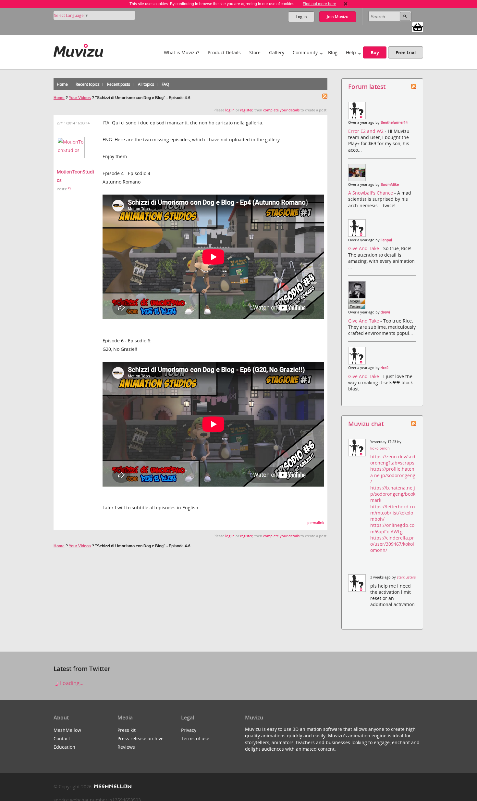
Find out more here (319, 4)
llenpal (386, 240)
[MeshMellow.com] (112, 786)
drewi (385, 312)
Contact (62, 738)
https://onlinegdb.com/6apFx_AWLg (392, 528)
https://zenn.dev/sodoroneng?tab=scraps (392, 459)
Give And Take (364, 248)
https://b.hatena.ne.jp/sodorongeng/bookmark (392, 494)
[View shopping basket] (417, 26)
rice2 (384, 367)
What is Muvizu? (181, 52)
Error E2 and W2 (366, 131)
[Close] (346, 4)
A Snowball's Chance (371, 193)
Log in (301, 16)
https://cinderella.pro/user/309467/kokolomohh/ (392, 544)
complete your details (281, 110)
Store (255, 52)
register (246, 110)
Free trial (406, 52)
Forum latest (366, 87)
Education (64, 747)
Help (351, 52)
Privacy (188, 730)
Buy (375, 52)
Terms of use (195, 738)
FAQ (165, 84)
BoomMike (390, 184)
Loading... (71, 683)
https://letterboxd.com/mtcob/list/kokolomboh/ (392, 512)
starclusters (406, 577)
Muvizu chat (366, 424)
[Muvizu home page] (78, 49)
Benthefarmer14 (394, 122)
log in (230, 110)
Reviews (126, 747)
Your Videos (80, 97)
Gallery (276, 52)
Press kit (126, 730)
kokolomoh (380, 448)
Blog (332, 52)
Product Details (224, 52)
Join (338, 16)
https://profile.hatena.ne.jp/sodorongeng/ (392, 475)
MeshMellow (67, 730)
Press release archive (140, 738)
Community (305, 52)
